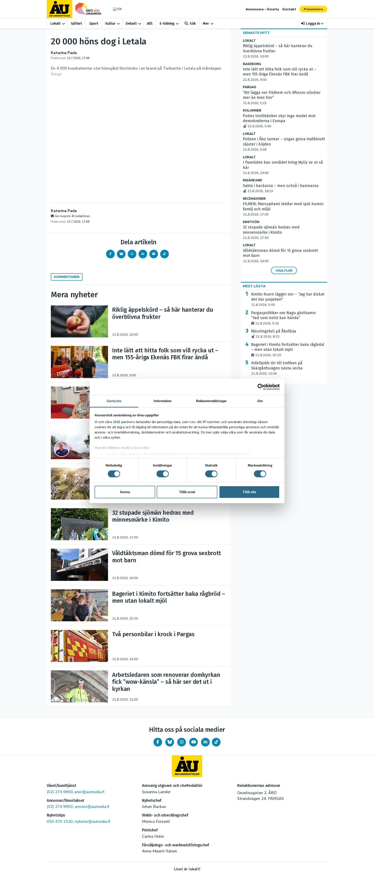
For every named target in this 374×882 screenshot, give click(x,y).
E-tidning (167, 23)
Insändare (252, 180)
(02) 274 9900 (60, 791)
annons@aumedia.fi (92, 806)
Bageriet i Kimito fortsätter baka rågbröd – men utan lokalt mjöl (287, 349)
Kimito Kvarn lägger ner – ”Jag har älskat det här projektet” (287, 299)
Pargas (249, 87)
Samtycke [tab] (113, 401)
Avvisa (125, 492)
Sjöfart (76, 23)
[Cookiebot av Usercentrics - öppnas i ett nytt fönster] (261, 386)
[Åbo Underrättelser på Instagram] (181, 742)
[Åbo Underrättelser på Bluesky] (169, 742)
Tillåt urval (187, 492)
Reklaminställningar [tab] (211, 401)
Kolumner (252, 111)
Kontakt (289, 9)
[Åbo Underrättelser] (187, 766)
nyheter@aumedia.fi (92, 821)
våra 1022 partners (120, 422)
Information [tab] (162, 401)
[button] (312, 23)
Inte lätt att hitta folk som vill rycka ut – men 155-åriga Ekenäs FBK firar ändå (279, 74)
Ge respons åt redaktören (72, 216)
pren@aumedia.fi (89, 791)
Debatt (131, 23)
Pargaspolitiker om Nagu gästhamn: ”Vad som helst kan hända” (283, 318)
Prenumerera (313, 9)
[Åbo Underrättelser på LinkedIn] (205, 742)
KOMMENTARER (66, 277)
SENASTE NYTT (256, 32)
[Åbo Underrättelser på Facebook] (157, 742)
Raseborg (252, 64)
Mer (206, 23)
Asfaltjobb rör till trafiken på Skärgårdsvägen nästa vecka (277, 368)
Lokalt (55, 23)
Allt (150, 23)
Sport (93, 23)
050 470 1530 (60, 821)
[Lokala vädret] (115, 9)
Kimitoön (251, 222)
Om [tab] (260, 401)
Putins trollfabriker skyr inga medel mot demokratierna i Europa (279, 121)
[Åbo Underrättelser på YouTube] (193, 742)
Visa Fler (284, 270)
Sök (193, 23)
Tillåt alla (249, 492)
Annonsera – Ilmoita (262, 9)
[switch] (162, 473)
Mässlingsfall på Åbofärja (273, 334)
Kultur (110, 23)
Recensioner (254, 199)
